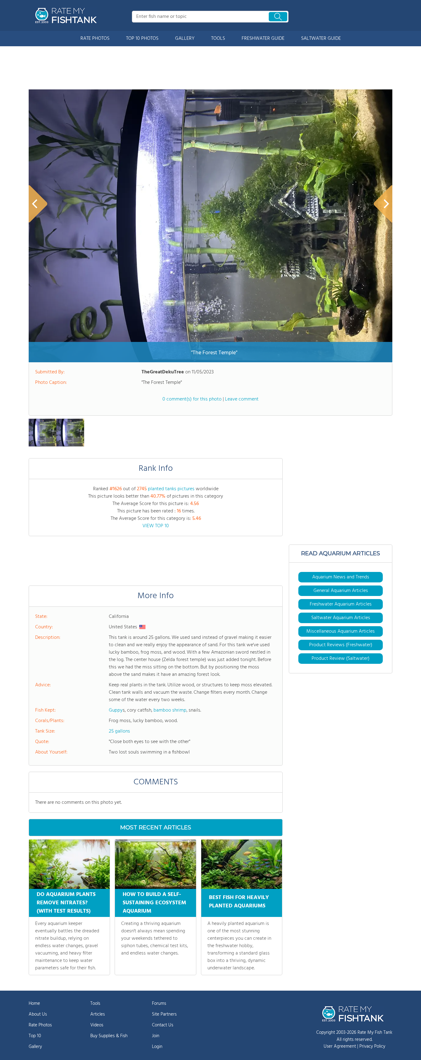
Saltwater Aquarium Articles (340, 618)
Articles (97, 1014)
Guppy (116, 710)
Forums (159, 1003)
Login (157, 1046)
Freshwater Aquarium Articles (341, 604)
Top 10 (35, 1036)
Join (155, 1036)
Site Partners (164, 1014)
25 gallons (119, 731)
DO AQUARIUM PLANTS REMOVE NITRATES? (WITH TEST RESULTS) (66, 902)
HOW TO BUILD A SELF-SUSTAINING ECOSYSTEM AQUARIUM (154, 902)
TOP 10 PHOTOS (142, 39)
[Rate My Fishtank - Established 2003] (67, 15)
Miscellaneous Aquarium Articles (340, 631)
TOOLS (218, 39)
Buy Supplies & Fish (109, 1036)
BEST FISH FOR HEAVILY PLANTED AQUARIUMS (239, 902)
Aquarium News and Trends (340, 577)
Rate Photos (40, 1025)
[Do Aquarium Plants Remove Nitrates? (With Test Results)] (69, 864)
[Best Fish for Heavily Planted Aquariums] (241, 864)
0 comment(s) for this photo (192, 399)
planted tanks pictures (171, 489)
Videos (96, 1025)
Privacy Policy (372, 1046)
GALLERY (184, 39)
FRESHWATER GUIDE (263, 39)
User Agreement (340, 1046)
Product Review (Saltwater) (341, 659)
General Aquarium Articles (340, 591)
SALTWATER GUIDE (321, 39)
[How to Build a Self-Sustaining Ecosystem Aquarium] (155, 864)
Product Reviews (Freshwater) (340, 645)
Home (34, 1003)
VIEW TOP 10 (155, 526)
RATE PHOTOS (94, 39)
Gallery (35, 1046)
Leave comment (242, 399)
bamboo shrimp (169, 710)
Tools (95, 1003)
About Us (38, 1014)
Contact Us (162, 1025)
